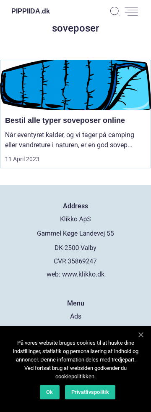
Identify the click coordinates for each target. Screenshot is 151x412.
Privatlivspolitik (90, 392)
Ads (75, 316)
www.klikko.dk (83, 274)
